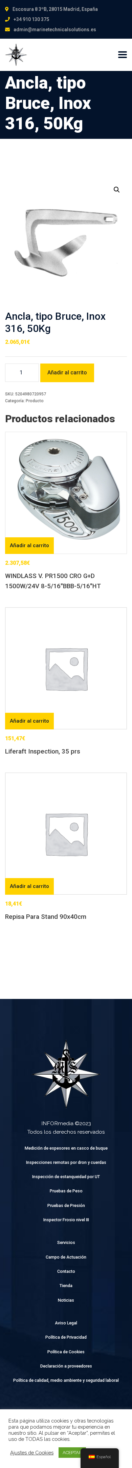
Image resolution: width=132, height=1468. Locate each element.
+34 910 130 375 (31, 19)
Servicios (66, 1242)
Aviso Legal (66, 1322)
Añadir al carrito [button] (29, 545)
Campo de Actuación (66, 1257)
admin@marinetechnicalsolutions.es (55, 29)
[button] (117, 190)
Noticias (66, 1300)
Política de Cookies (66, 1351)
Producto (35, 400)
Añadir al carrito (67, 372)
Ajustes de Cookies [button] (31, 1452)
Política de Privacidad (66, 1337)
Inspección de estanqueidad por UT (66, 1176)
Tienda (66, 1285)
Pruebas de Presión (66, 1205)
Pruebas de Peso (66, 1190)
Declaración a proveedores (66, 1366)
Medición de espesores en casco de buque (66, 1148)
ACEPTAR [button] (72, 1452)
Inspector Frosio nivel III (66, 1219)
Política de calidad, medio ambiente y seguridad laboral (66, 1380)
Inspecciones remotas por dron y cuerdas (66, 1162)
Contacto (66, 1271)
